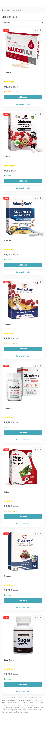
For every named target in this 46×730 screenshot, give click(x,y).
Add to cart (23, 97)
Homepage (5, 10)
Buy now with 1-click (23, 104)
